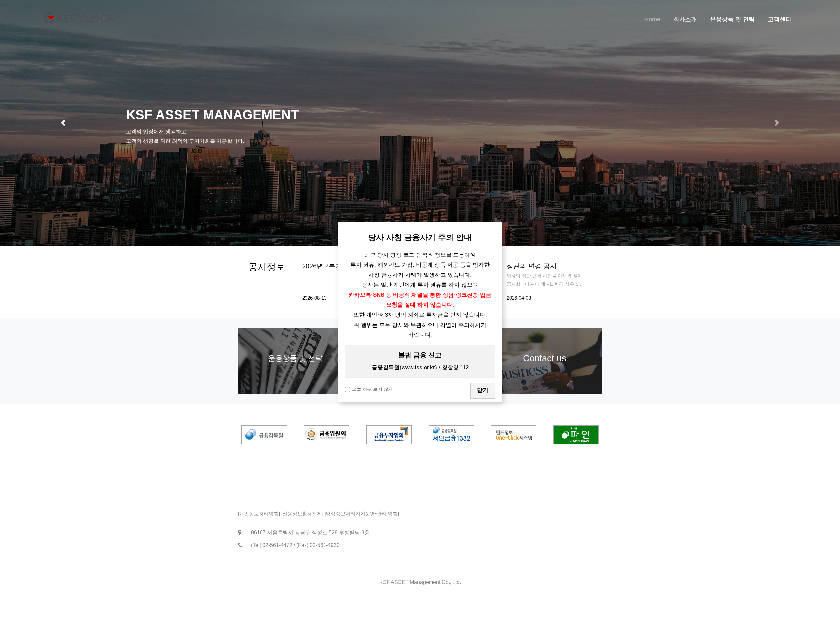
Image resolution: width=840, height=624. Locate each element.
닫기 (482, 390)
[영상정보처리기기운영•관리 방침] (362, 513)
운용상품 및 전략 (732, 19)
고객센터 (779, 19)
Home (652, 19)
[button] (63, 123)
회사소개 (685, 19)
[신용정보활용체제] (302, 513)
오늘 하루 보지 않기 (372, 389)
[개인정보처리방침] (259, 513)
